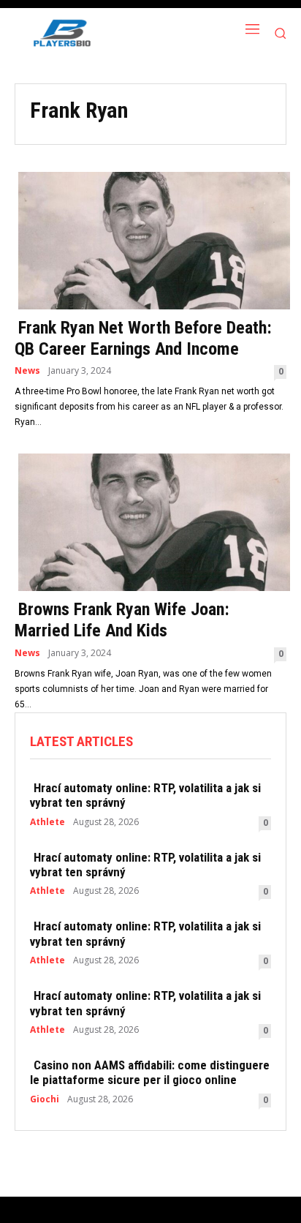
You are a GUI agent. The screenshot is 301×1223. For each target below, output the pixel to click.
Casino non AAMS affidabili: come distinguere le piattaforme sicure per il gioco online (150, 1072)
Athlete (47, 822)
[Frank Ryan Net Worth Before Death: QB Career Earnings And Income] (150, 239)
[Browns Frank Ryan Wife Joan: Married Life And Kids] (150, 521)
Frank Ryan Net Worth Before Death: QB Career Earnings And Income (143, 338)
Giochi (44, 1099)
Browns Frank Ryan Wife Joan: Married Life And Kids (122, 620)
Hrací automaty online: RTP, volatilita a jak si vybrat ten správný (145, 795)
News (27, 370)
